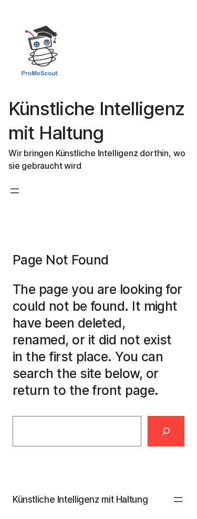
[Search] (166, 431)
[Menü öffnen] (14, 191)
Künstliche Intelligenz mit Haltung (80, 499)
